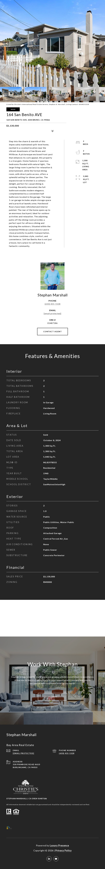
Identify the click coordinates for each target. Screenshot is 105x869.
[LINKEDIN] (49, 858)
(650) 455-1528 (52, 304)
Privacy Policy (63, 850)
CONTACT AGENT (52, 331)
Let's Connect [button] (52, 697)
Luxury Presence (59, 845)
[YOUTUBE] (56, 858)
